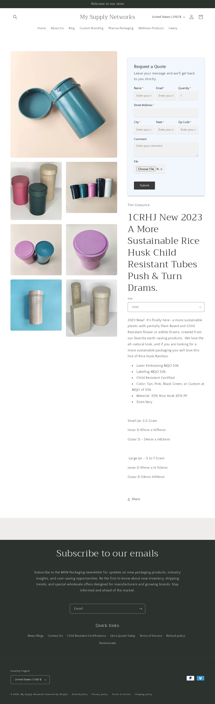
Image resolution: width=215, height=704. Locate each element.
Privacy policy (100, 694)
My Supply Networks (32, 694)
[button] (15, 17)
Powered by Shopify (56, 694)
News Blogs (36, 636)
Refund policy (175, 636)
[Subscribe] (140, 609)
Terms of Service (151, 636)
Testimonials (107, 643)
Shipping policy (143, 694)
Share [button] (136, 499)
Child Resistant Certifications (86, 636)
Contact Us (55, 636)
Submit (144, 185)
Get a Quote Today (122, 636)
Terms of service (121, 694)
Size (130, 298)
